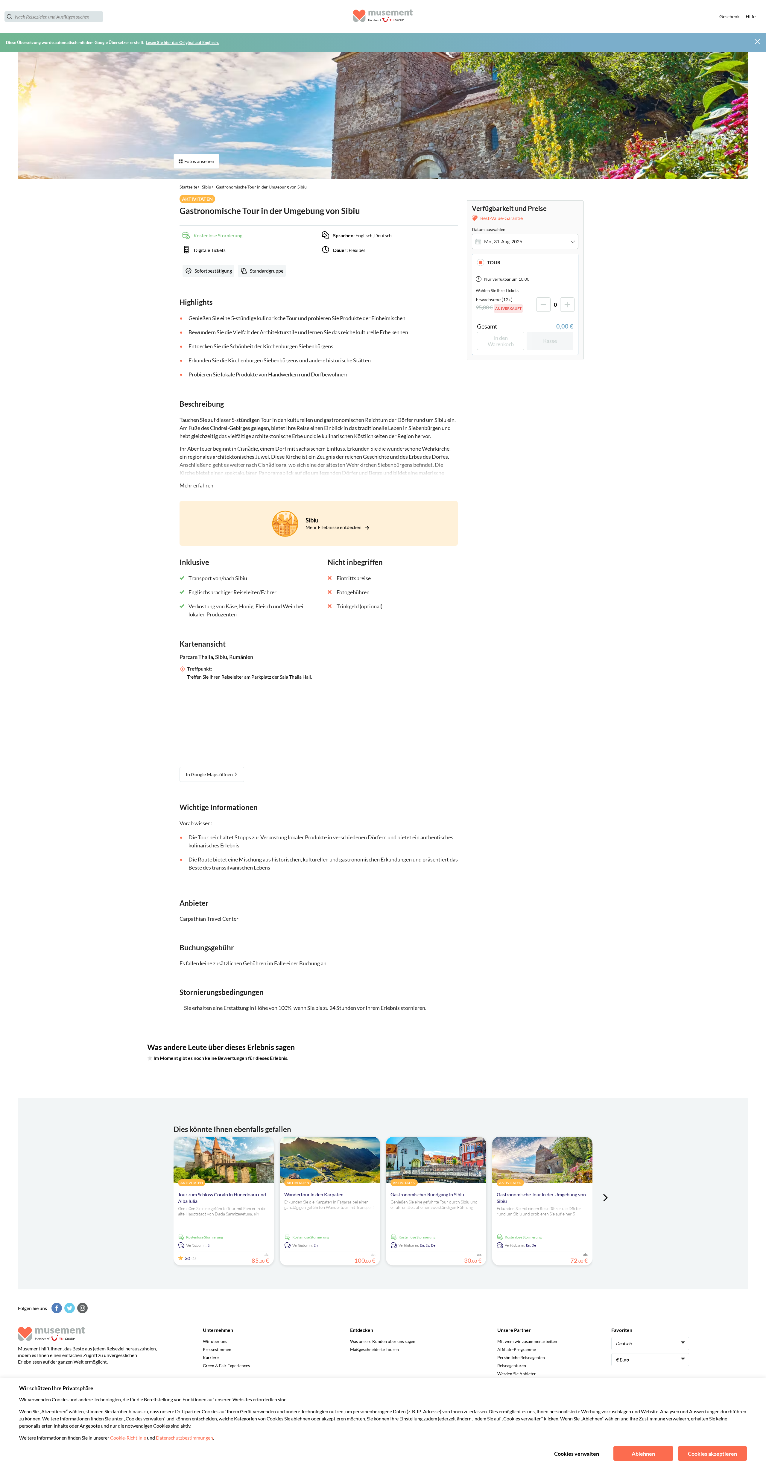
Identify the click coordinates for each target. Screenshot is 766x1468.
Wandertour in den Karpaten (314, 1194)
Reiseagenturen (511, 1365)
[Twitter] (69, 1308)
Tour (493, 262)
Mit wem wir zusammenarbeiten (527, 1341)
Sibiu (206, 186)
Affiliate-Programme (516, 1349)
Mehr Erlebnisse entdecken (334, 527)
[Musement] (383, 17)
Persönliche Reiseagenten (521, 1357)
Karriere (211, 1357)
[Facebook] (56, 1308)
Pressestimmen (217, 1349)
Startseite (188, 186)
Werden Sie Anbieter (516, 1373)
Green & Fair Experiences (226, 1365)
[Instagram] (82, 1308)
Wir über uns (215, 1341)
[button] (525, 262)
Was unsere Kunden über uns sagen (382, 1341)
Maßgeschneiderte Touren (374, 1349)
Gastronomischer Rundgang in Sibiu (427, 1194)
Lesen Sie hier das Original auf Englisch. (182, 42)
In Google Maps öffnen (210, 774)
